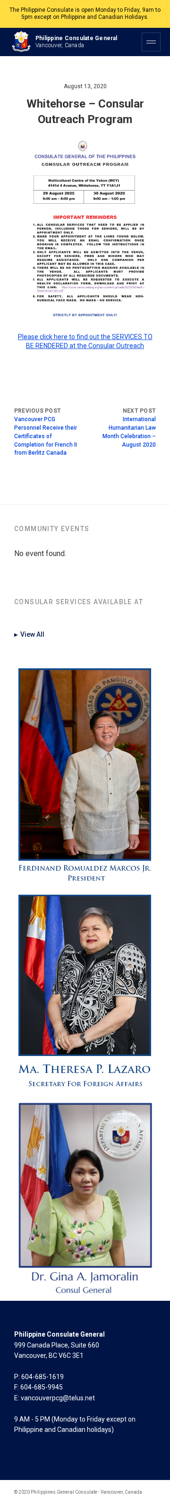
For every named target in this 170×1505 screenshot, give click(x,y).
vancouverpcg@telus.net (58, 1398)
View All (29, 634)
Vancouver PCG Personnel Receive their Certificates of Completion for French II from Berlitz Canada (45, 436)
